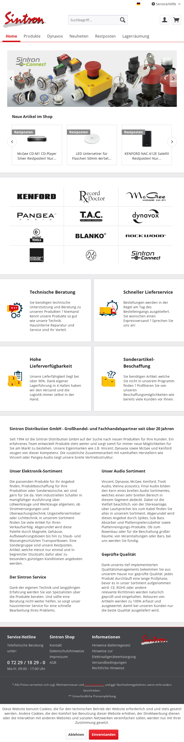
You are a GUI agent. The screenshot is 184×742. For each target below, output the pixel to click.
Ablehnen (76, 734)
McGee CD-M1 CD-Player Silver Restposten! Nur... (37, 156)
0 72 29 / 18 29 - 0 (26, 662)
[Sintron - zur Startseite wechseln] (24, 19)
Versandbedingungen (109, 662)
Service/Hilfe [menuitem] (166, 4)
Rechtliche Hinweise (108, 668)
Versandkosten (94, 685)
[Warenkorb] (176, 20)
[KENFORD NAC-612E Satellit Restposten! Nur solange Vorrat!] (147, 137)
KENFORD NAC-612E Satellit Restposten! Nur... (147, 156)
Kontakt (56, 645)
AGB (53, 662)
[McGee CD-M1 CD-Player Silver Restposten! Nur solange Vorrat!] (37, 137)
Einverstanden (103, 734)
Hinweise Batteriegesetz (111, 645)
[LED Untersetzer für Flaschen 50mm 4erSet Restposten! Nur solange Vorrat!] (92, 137)
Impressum (59, 656)
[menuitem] (98, 20)
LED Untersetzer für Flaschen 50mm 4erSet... (91, 156)
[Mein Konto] (164, 20)
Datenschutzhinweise (67, 651)
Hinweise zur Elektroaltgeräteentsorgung (112, 654)
